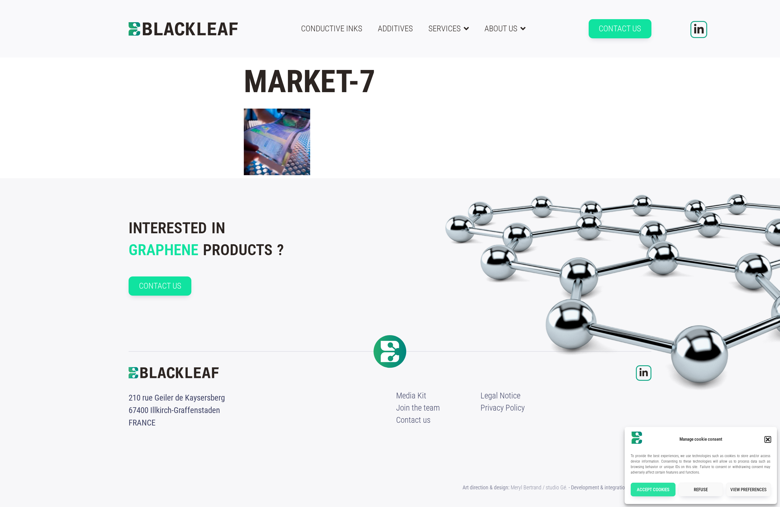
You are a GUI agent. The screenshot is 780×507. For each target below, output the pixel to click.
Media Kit (411, 396)
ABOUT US (500, 28)
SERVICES (444, 28)
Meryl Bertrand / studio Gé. (539, 487)
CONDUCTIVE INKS (331, 28)
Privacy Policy (502, 408)
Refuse (701, 489)
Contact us (413, 420)
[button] (768, 439)
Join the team (418, 408)
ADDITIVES (395, 28)
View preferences (748, 489)
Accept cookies (653, 489)
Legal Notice (500, 396)
